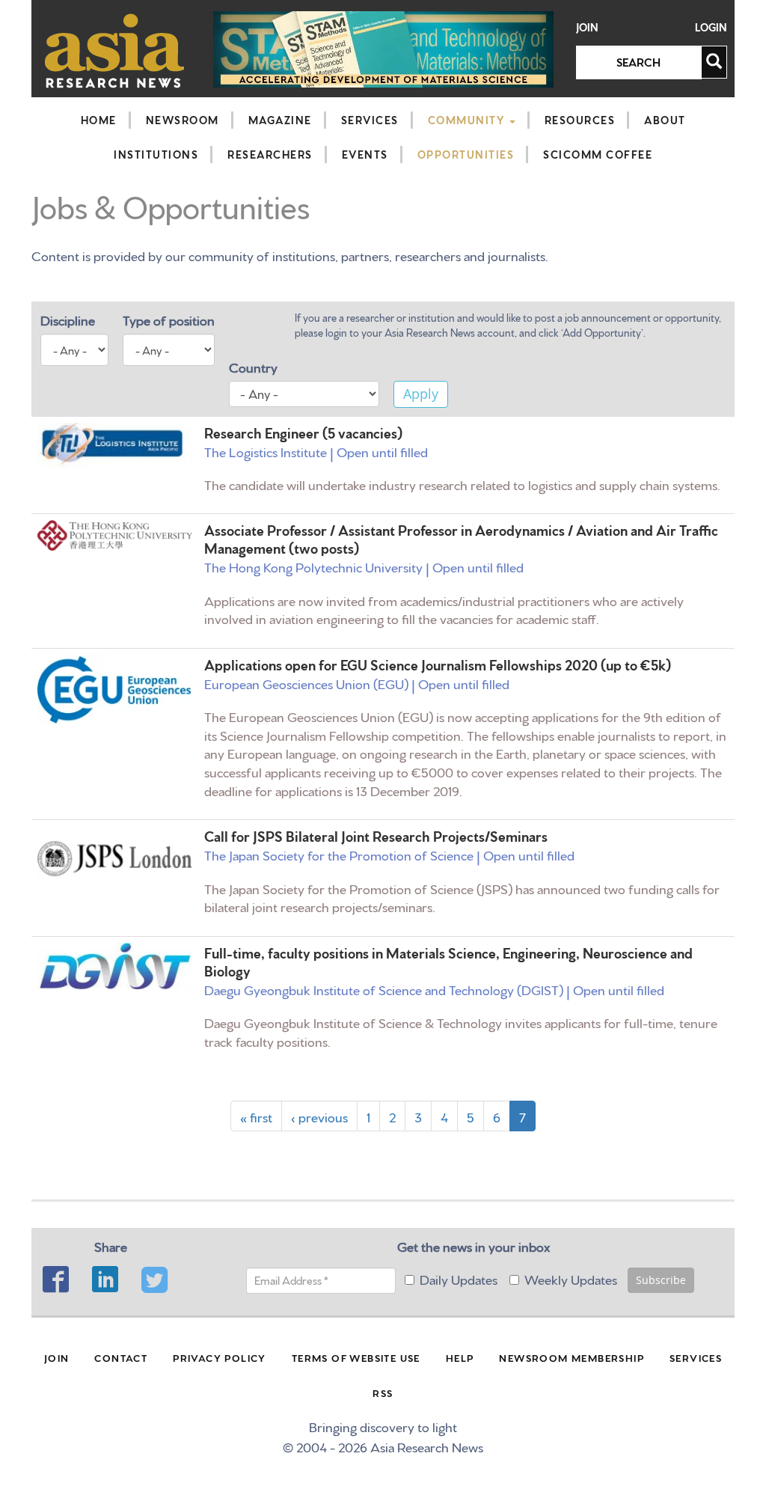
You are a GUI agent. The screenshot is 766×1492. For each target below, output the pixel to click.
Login (711, 27)
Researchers (270, 154)
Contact (120, 1357)
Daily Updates (458, 1278)
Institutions (156, 154)
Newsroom (182, 119)
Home (99, 119)
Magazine (280, 119)
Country (253, 366)
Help (460, 1357)
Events (365, 154)
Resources (580, 119)
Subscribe (661, 1280)
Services (370, 119)
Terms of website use (356, 1357)
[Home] (115, 50)
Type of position (169, 319)
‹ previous (319, 1116)
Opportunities (466, 154)
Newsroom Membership (571, 1357)
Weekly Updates (570, 1278)
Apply (420, 394)
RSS (383, 1392)
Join (587, 27)
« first (256, 1116)
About (665, 119)
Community (468, 119)
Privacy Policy (219, 1357)
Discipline (67, 319)
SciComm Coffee (597, 154)
